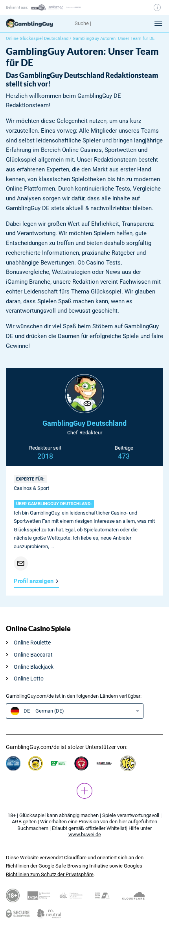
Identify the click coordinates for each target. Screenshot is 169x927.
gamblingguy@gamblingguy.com (21, 563)
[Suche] (107, 23)
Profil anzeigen (33, 581)
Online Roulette (32, 642)
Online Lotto (29, 678)
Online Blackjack (33, 667)
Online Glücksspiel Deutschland (37, 38)
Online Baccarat (33, 655)
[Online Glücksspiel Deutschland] (37, 23)
